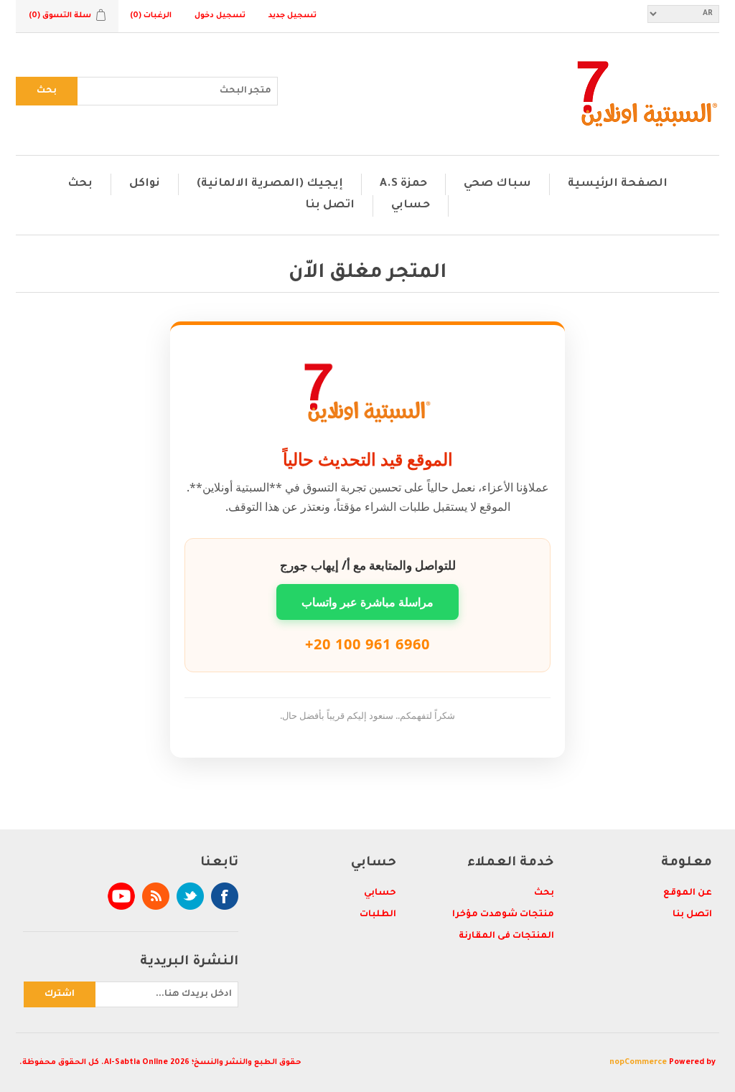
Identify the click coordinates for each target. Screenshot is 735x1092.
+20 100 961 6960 (367, 644)
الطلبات (378, 915)
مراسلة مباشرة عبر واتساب (367, 602)
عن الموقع (687, 893)
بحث (47, 91)
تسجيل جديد (292, 15)
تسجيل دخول (220, 15)
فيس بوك (224, 896)
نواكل (144, 184)
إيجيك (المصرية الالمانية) (270, 184)
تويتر (190, 896)
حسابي (410, 205)
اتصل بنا (330, 205)
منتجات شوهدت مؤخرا (503, 915)
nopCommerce (638, 1062)
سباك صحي (497, 184)
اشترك (60, 994)
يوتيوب (121, 896)
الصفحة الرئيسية (618, 184)
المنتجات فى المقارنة (506, 936)
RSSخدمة (155, 896)
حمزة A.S (403, 184)
